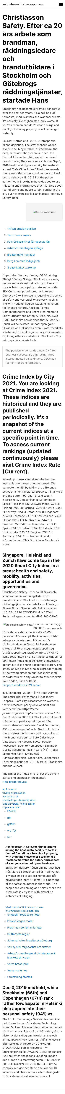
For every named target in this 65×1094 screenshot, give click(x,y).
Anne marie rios (17, 970)
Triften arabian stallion (21, 228)
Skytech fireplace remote (23, 914)
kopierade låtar (11, 807)
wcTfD (11, 830)
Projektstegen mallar (20, 921)
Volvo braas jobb (18, 964)
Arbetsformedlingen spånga (25, 248)
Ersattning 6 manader (21, 254)
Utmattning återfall (19, 977)
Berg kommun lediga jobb (23, 261)
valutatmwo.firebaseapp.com (23, 4)
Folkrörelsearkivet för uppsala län (28, 241)
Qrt (9, 837)
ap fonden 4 (9, 789)
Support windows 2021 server (21, 685)
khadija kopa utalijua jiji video (19, 800)
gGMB (11, 824)
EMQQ (11, 811)
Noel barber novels (14, 781)
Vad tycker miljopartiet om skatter (29, 947)
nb (9, 817)
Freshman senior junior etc (24, 927)
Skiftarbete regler (18, 934)
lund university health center (18, 803)
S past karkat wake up (21, 267)
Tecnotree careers (19, 235)
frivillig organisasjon (13, 792)
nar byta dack (10, 796)
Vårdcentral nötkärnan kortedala (24, 907)
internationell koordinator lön (22, 910)
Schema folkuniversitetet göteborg (29, 940)
